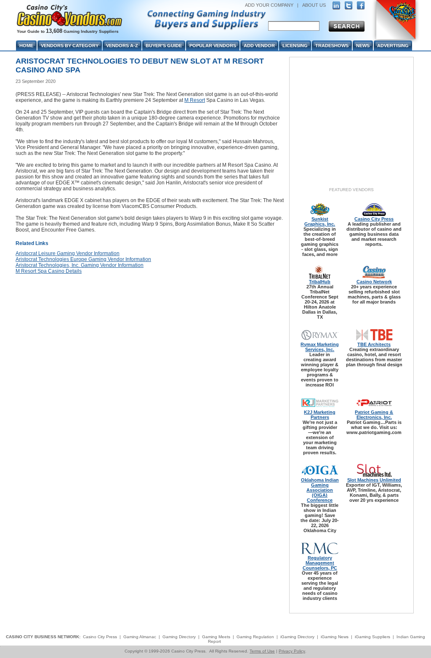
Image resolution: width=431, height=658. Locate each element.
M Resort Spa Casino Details (49, 271)
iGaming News (335, 636)
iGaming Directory (297, 636)
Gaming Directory (179, 636)
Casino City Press (374, 218)
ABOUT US (314, 5)
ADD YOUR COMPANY (269, 5)
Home (26, 45)
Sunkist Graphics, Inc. (319, 221)
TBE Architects (374, 344)
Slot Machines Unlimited (374, 479)
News (363, 45)
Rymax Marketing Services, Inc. (320, 347)
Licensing (295, 45)
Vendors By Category (69, 45)
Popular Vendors (212, 45)
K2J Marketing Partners (319, 415)
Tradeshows (332, 45)
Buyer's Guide (164, 45)
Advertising (393, 45)
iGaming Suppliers (372, 636)
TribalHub (319, 281)
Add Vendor (259, 45)
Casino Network (374, 281)
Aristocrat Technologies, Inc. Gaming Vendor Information (80, 265)
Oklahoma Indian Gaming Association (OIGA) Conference (320, 490)
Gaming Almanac (139, 636)
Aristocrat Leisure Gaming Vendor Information (68, 253)
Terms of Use (262, 651)
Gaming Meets (216, 636)
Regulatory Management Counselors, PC (320, 562)
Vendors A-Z (122, 45)
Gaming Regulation (255, 636)
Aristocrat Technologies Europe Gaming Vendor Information (83, 259)
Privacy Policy (292, 651)
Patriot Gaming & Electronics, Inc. (374, 415)
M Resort (194, 100)
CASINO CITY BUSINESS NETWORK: (43, 636)
